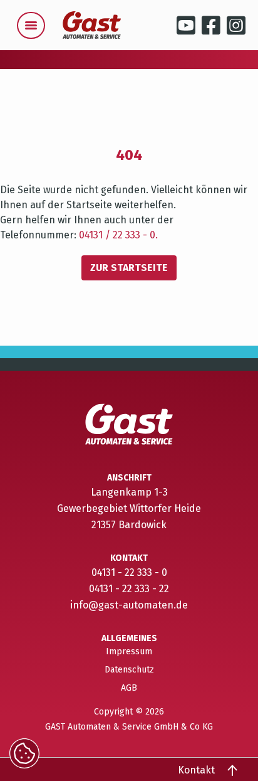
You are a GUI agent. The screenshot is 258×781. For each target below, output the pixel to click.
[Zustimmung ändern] (24, 753)
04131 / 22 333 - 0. (118, 235)
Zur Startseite (129, 268)
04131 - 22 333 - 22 (129, 589)
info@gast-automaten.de (129, 605)
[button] (31, 25)
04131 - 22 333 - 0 (129, 572)
